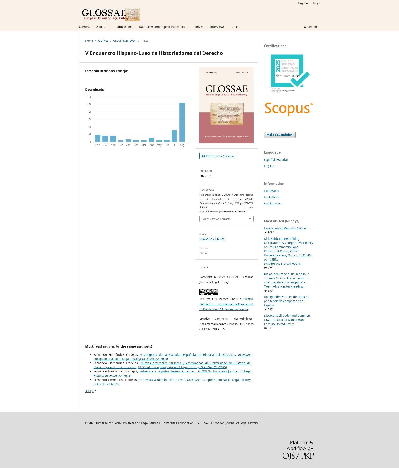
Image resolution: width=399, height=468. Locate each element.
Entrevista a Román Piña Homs (162, 380)
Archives (197, 27)
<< (87, 391)
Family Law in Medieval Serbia (285, 228)
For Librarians (272, 203)
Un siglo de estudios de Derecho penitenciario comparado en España (286, 301)
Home (89, 40)
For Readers (271, 191)
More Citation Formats (216, 219)
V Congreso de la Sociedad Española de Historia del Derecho (187, 355)
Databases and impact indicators (162, 27)
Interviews (217, 27)
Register (303, 3)
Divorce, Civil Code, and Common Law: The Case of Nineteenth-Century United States (287, 320)
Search (312, 27)
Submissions (123, 27)
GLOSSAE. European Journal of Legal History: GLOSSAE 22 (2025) (182, 367)
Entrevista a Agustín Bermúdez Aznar (167, 371)
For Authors (271, 197)
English (269, 166)
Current (84, 27)
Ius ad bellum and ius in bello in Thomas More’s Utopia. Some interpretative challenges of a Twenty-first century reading (286, 280)
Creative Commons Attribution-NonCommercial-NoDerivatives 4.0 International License (227, 304)
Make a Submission (280, 135)
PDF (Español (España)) (219, 156)
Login (316, 3)
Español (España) (276, 160)
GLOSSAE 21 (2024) (124, 40)
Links (234, 27)
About (101, 27)
